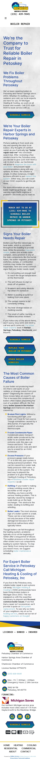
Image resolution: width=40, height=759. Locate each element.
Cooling (31, 745)
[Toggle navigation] (5, 18)
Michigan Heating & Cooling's (16, 588)
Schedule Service (20, 114)
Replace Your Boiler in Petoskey (19, 349)
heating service (10, 613)
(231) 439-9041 (20, 14)
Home (7, 745)
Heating (18, 745)
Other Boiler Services (16, 361)
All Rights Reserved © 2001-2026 (27, 756)
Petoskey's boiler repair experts (21, 480)
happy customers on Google (16, 616)
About (13, 751)
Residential (11, 748)
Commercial (29, 748)
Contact (25, 751)
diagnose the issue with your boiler (19, 165)
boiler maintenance (22, 551)
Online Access (14, 756)
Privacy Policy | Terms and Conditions (20, 758)
